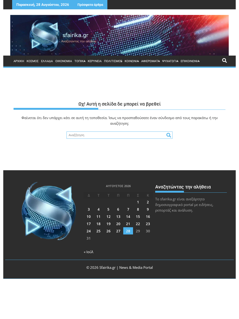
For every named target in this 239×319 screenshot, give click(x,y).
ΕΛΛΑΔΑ (47, 61)
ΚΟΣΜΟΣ (33, 61)
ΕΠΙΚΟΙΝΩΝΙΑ (190, 61)
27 (118, 231)
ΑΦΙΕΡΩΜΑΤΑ (150, 61)
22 (138, 223)
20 (118, 223)
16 (148, 216)
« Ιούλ (88, 251)
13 (118, 216)
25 (98, 231)
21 (128, 223)
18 (98, 223)
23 (148, 223)
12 (108, 216)
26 (108, 231)
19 (108, 223)
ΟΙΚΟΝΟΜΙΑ (63, 61)
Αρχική (19, 61)
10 (89, 216)
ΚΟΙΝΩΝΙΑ (132, 61)
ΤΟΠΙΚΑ (79, 61)
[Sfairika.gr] (119, 35)
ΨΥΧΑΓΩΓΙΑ (170, 61)
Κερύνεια (95, 61)
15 (138, 216)
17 (89, 223)
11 (98, 216)
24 (89, 231)
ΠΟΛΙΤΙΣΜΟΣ (113, 61)
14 (128, 216)
